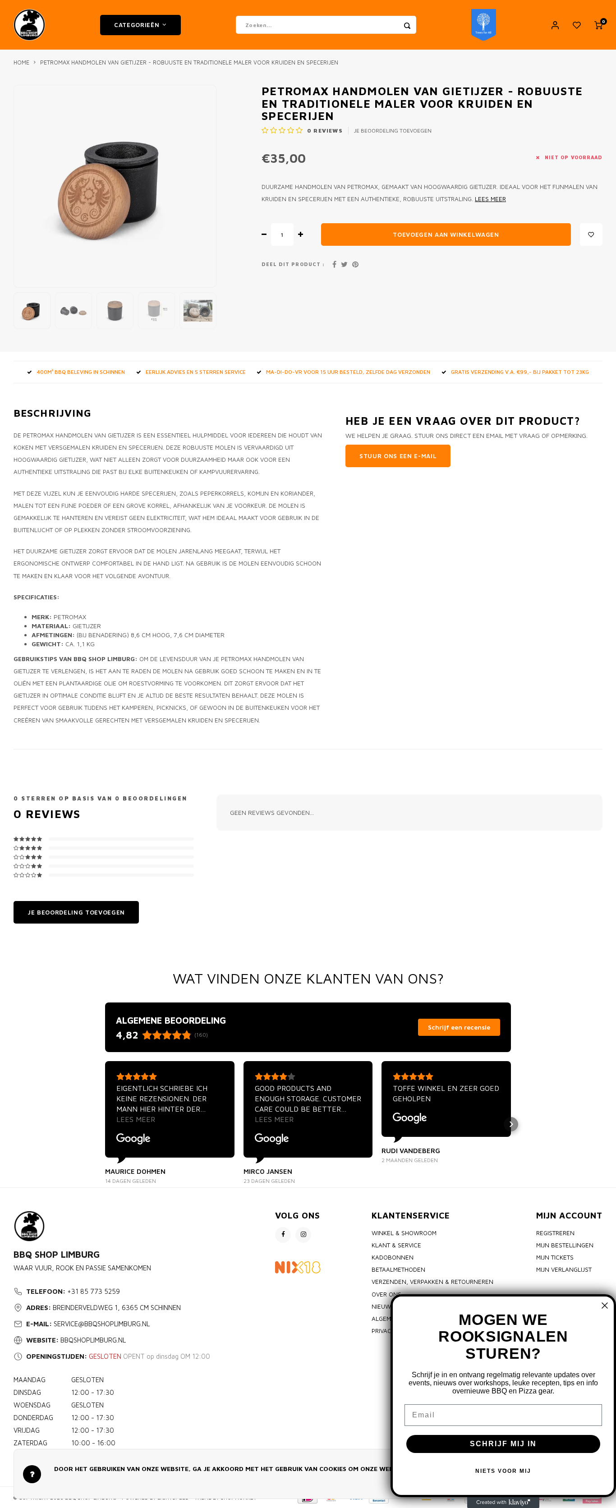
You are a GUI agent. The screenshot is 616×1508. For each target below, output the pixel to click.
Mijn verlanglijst (564, 1269)
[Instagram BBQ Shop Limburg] (303, 1235)
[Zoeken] (407, 25)
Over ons (386, 1294)
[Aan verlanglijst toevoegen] (591, 234)
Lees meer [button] (135, 1119)
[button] (105, 1124)
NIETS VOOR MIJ (503, 1471)
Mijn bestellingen (564, 1245)
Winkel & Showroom (404, 1233)
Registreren (555, 1233)
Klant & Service (396, 1245)
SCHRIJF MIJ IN (503, 1444)
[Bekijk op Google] (133, 1139)
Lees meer (490, 198)
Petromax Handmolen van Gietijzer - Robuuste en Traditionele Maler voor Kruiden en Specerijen (189, 62)
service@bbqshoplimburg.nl (102, 1324)
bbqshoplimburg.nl (93, 1340)
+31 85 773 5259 (93, 1291)
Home (21, 62)
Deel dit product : (293, 264)
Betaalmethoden (398, 1269)
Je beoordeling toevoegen (393, 130)
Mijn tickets (555, 1257)
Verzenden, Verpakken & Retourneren (432, 1281)
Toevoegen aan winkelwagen (446, 234)
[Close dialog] (604, 1305)
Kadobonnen (393, 1257)
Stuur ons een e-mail (398, 456)
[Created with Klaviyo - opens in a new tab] (503, 1502)
